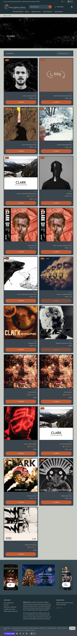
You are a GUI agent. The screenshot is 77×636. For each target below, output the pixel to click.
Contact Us (59, 607)
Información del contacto (30, 630)
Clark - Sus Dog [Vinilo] (30, 444)
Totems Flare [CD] (31, 496)
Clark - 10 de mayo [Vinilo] (29, 95)
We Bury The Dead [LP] (30, 544)
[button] (72, 7)
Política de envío (43, 628)
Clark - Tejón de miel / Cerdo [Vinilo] (26, 294)
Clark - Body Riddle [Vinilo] (29, 144)
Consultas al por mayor (9, 609)
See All (46, 581)
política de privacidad (33, 628)
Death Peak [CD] (32, 245)
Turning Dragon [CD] (66, 496)
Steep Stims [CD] (32, 392)
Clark (10, 15)
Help (64, 1)
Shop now (10, 585)
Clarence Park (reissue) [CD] (64, 144)
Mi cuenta (6, 605)
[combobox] (40, 7)
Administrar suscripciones (10, 607)
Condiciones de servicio (18, 630)
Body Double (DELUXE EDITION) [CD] (63, 95)
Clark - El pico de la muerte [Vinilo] (62, 245)
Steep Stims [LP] (68, 392)
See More (66, 584)
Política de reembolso (52, 628)
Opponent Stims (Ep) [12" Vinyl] (64, 343)
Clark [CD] (69, 193)
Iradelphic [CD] (32, 343)
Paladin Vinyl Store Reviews (11, 611)
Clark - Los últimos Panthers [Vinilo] (26, 193)
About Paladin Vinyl (8, 603)
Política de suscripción (62, 628)
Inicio (6, 15)
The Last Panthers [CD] (66, 444)
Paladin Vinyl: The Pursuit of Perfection (20, 628)
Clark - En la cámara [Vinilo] (64, 294)
